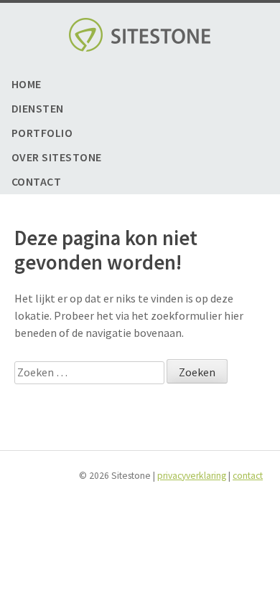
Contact (36, 181)
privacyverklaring (191, 475)
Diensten (37, 108)
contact (248, 475)
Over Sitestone (56, 157)
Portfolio (42, 132)
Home (26, 84)
